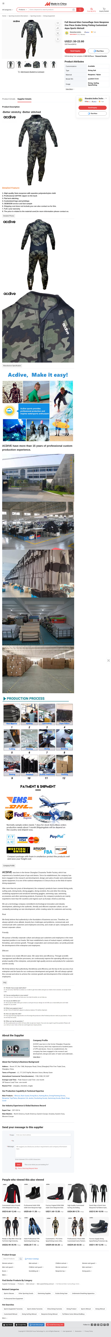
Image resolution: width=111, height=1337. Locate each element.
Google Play (21, 1325)
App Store (7, 1325)
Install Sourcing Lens (56, 1325)
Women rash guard (88, 1263)
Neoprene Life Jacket (25, 1098)
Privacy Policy (89, 1331)
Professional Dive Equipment (13, 1299)
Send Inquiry (75, 51)
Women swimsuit (61, 1267)
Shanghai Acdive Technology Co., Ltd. (76, 32)
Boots (4, 1271)
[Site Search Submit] (80, 9)
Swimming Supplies (44, 1293)
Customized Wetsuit (10, 1314)
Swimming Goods (54, 1098)
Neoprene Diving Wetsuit (49, 1314)
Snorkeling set (33, 1271)
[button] (3, 3)
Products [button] (22, 10)
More (4, 1318)
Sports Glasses (9, 1293)
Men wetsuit (33, 1263)
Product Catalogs (33, 1259)
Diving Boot (34, 1095)
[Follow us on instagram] (98, 1325)
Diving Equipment (49, 16)
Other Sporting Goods (26, 1293)
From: (12, 1135)
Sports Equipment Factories (13, 1309)
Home (4, 16)
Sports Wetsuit (86, 1309)
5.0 (88, 101)
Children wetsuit (61, 1263)
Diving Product (71, 1309)
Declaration (78, 1331)
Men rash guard (7, 1267)
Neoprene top (60, 1271)
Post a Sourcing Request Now (26, 1168)
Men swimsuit (86, 1267)
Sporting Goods (35, 16)
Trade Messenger (36, 1325)
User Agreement (67, 1331)
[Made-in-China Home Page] (55, 4)
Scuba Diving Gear (61, 1293)
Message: (11, 1146)
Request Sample (101, 56)
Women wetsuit (7, 1263)
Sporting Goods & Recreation (18, 16)
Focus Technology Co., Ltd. (40, 1331)
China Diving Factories (54, 1309)
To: (13, 1141)
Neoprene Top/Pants (9, 1098)
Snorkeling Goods (40, 1098)
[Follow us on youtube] (101, 1325)
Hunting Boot (43, 1095)
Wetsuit (17, 1095)
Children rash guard (35, 1267)
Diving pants (86, 1271)
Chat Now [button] (100, 51)
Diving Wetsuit (100, 1309)
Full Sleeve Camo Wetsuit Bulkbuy (73, 1314)
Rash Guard (25, 1095)
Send (18, 1165)
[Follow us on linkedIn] (108, 1325)
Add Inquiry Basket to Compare (32, 72)
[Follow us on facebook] (92, 1325)
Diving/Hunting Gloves (57, 1095)
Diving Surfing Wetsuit (29, 1314)
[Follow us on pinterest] (104, 1325)
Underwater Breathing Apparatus (83, 1293)
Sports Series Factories (34, 1309)
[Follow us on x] (95, 1325)
